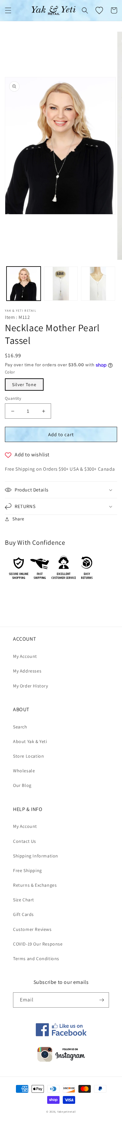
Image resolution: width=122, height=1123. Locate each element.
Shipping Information (35, 856)
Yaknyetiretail (66, 1111)
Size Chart (23, 900)
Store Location (28, 756)
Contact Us (24, 841)
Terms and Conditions (36, 958)
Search (20, 727)
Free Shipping (27, 870)
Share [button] (18, 519)
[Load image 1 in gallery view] (24, 284)
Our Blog (22, 785)
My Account (25, 656)
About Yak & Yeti (30, 741)
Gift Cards (23, 914)
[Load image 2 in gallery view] (61, 284)
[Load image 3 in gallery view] (98, 284)
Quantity (13, 398)
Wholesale (24, 771)
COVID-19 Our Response (38, 944)
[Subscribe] (101, 1000)
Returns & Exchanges (35, 885)
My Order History (30, 686)
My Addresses (27, 671)
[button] (8, 10)
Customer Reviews (32, 929)
